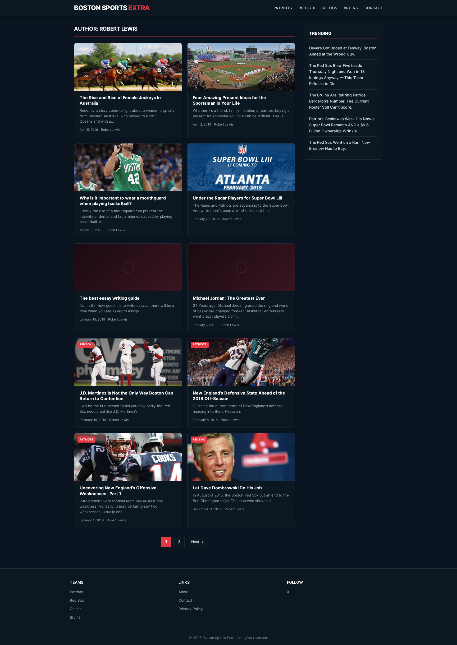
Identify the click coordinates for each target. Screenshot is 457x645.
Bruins (351, 8)
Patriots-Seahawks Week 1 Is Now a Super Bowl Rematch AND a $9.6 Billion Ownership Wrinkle (341, 125)
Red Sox (307, 8)
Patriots (282, 8)
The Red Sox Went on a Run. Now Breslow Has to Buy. (339, 145)
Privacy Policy (191, 609)
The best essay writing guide (110, 298)
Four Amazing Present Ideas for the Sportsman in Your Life (229, 100)
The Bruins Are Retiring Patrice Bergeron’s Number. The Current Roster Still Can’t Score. (339, 101)
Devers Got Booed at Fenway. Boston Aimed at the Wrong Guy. (343, 51)
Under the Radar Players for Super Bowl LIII (237, 198)
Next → (197, 542)
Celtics (329, 8)
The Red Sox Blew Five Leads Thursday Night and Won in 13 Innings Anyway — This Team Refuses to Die (337, 74)
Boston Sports (112, 8)
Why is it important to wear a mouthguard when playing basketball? (123, 200)
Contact (373, 8)
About (184, 592)
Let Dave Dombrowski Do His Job (227, 487)
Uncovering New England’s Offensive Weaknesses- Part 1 (118, 490)
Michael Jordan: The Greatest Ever (229, 298)
